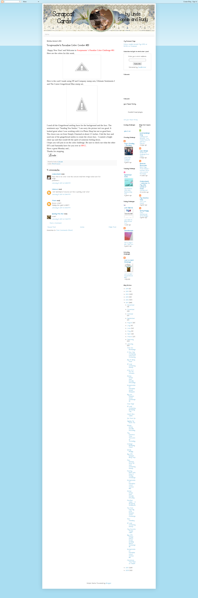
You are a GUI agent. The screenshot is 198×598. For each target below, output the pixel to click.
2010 (127, 568)
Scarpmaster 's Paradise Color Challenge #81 (95, 50)
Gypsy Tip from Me (131, 422)
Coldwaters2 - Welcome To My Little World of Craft (145, 185)
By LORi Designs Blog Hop (131, 455)
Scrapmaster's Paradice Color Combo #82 (131, 484)
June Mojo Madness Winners (127, 159)
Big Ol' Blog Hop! (131, 360)
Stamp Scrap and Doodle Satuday (130, 494)
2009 (127, 570)
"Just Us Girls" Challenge (129, 261)
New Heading (131, 519)
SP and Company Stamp (131, 365)
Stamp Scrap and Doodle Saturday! (131, 379)
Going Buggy (130, 450)
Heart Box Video (130, 415)
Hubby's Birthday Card (131, 445)
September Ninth (128, 176)
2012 (127, 300)
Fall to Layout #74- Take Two (128, 243)
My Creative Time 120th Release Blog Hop (128, 191)
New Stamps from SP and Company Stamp (131, 464)
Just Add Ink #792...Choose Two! (128, 221)
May (129, 331)
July (129, 326)
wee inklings (144, 151)
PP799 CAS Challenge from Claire (144, 154)
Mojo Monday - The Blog (129, 144)
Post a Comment (56, 223)
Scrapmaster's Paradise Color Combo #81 (131, 553)
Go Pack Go (131, 418)
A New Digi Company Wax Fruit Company (131, 354)
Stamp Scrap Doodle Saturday (131, 427)
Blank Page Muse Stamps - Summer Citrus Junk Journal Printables (145, 170)
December (130, 305)
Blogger (108, 583)
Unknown (55, 189)
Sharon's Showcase (143, 164)
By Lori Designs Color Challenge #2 (131, 398)
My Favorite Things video (131, 530)
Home (47, 34)
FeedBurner (142, 67)
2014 (127, 294)
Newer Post (51, 227)
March (130, 337)
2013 (127, 297)
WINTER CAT (144, 190)
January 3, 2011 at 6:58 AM (61, 183)
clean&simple (128, 231)
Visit (131, 120)
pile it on (127, 131)
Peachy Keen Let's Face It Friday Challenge (131, 474)
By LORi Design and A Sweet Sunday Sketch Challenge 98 (131, 541)
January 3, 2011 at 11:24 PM (61, 219)
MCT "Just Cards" (143, 202)
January (130, 344)
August (130, 323)
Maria (54, 201)
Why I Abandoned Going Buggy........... (144, 214)
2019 (127, 289)
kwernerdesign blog (145, 134)
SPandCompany (56, 163)
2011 (127, 303)
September (131, 318)
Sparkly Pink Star (58, 214)
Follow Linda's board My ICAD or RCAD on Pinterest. (135, 45)
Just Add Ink (128, 208)
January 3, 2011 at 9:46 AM (61, 194)
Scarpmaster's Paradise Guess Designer (131, 388)
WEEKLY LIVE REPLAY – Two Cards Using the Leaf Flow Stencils (145, 140)
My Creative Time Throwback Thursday (131, 437)
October (130, 314)
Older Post (112, 227)
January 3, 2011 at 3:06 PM (61, 208)
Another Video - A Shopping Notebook (131, 502)
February (130, 339)
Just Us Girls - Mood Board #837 (128, 275)
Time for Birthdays (131, 348)
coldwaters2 (56, 174)
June (129, 328)
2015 (127, 291)
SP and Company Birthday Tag (131, 408)
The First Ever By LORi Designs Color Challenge (131, 512)
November (130, 309)
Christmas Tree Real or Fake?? (131, 562)
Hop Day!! (130, 404)
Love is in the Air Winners (130, 371)
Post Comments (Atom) (64, 230)
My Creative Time (144, 199)
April (129, 334)
